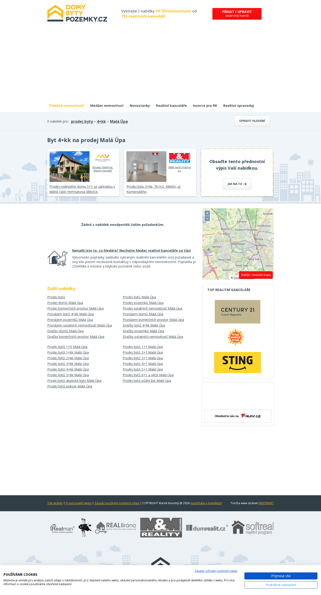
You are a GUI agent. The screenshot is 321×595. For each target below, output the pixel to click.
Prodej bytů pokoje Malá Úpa (69, 386)
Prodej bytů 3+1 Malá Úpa (143, 358)
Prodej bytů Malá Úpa (139, 297)
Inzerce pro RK (205, 105)
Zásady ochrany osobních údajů (216, 571)
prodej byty (82, 121)
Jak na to (235, 184)
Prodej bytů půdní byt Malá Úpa (147, 380)
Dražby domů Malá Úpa (65, 331)
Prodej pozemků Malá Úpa (143, 302)
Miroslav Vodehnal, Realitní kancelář (102, 169)
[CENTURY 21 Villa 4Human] (237, 313)
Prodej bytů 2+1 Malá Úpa (143, 352)
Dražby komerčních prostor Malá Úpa (75, 336)
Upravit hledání (252, 121)
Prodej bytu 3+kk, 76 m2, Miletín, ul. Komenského (153, 189)
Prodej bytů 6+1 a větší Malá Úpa (148, 375)
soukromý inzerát (237, 13)
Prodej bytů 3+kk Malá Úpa (68, 363)
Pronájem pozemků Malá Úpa (70, 319)
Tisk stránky (55, 503)
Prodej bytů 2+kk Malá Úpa (68, 358)
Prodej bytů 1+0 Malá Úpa (67, 346)
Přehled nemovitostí (66, 105)
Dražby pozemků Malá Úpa (143, 331)
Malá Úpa (119, 121)
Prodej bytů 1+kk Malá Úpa (68, 352)
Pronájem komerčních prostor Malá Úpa (153, 319)
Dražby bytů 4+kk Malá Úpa (144, 325)
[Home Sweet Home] (237, 339)
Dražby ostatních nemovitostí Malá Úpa (153, 336)
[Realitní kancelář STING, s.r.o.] (237, 362)
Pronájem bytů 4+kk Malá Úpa (70, 314)
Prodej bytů (56, 297)
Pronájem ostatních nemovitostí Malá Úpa (79, 325)
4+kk (101, 121)
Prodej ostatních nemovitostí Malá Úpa (152, 308)
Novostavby (140, 105)
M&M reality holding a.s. (179, 169)
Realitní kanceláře (171, 105)
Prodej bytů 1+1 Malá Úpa (143, 346)
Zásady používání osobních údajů (116, 503)
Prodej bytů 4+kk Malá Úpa (68, 369)
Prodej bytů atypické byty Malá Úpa (74, 380)
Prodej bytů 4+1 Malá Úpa (143, 363)
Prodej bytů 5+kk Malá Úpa (68, 375)
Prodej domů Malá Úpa (65, 302)
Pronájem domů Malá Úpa (143, 314)
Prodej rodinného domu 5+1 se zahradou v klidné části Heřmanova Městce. (82, 189)
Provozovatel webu (78, 503)
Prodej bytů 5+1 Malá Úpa (143, 369)
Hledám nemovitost (107, 105)
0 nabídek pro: (58, 121)
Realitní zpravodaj (238, 105)
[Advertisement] (160, 65)
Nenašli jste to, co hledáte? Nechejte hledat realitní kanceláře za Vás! (131, 250)
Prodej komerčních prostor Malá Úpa (75, 308)
